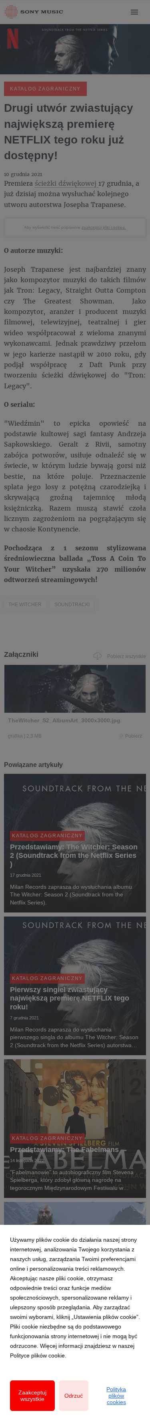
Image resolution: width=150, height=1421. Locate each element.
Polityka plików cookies (116, 1395)
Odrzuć (73, 1395)
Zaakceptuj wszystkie (32, 1395)
